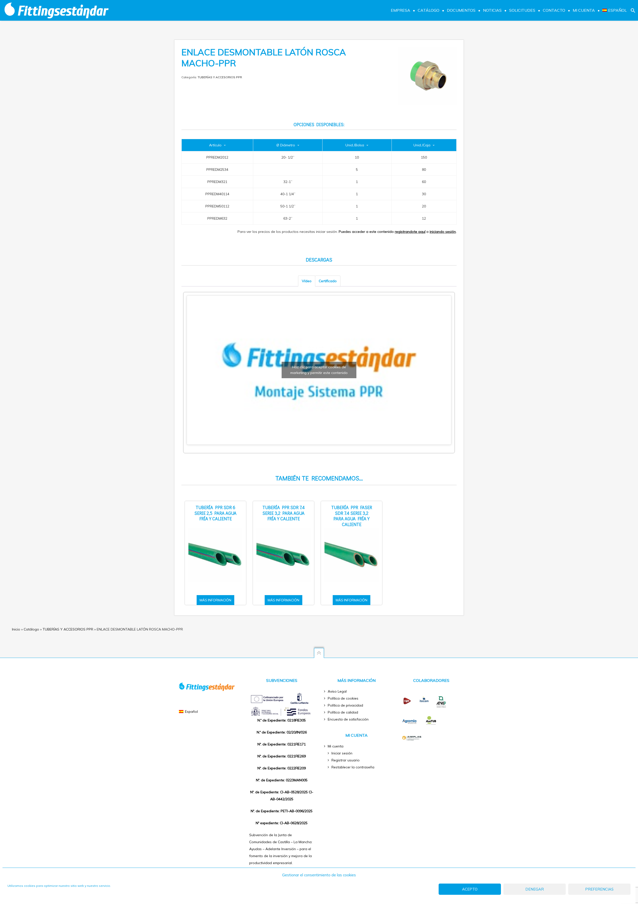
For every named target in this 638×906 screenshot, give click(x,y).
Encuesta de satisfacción (348, 719)
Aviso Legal (337, 691)
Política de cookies (343, 698)
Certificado (328, 281)
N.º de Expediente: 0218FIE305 (281, 720)
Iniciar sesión (341, 753)
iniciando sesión (443, 231)
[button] (633, 10)
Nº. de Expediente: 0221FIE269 (281, 756)
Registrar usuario (345, 760)
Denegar (534, 889)
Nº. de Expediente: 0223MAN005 (282, 780)
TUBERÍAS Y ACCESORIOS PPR (220, 77)
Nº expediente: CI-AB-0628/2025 (282, 823)
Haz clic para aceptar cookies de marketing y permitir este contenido (319, 370)
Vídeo (307, 281)
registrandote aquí (410, 231)
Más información (215, 600)
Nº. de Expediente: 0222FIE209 (281, 768)
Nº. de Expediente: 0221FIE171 (281, 744)
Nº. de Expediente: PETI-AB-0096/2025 (282, 811)
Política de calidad (343, 712)
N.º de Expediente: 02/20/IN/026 (282, 732)
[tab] (306, 280)
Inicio (16, 629)
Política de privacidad (345, 705)
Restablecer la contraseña (352, 767)
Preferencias (599, 889)
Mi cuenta (335, 746)
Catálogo (31, 629)
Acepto (470, 889)
